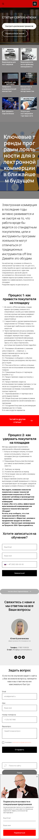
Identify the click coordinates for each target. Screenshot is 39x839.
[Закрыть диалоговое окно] (37, 776)
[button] (3, 4)
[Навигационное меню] (35, 4)
